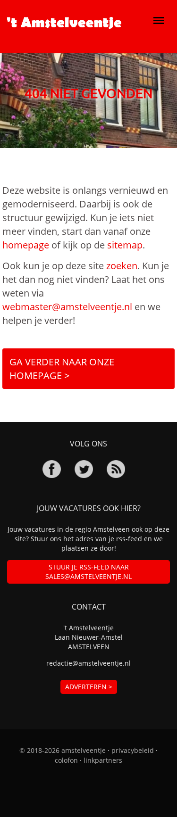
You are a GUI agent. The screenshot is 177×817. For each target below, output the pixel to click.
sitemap (125, 245)
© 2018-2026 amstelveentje (62, 750)
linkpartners (103, 760)
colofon (66, 760)
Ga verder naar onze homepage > (61, 368)
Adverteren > (88, 686)
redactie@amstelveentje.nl (88, 663)
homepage (25, 245)
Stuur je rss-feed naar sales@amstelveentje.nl (88, 571)
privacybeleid (132, 750)
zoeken (121, 265)
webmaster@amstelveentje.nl (67, 306)
